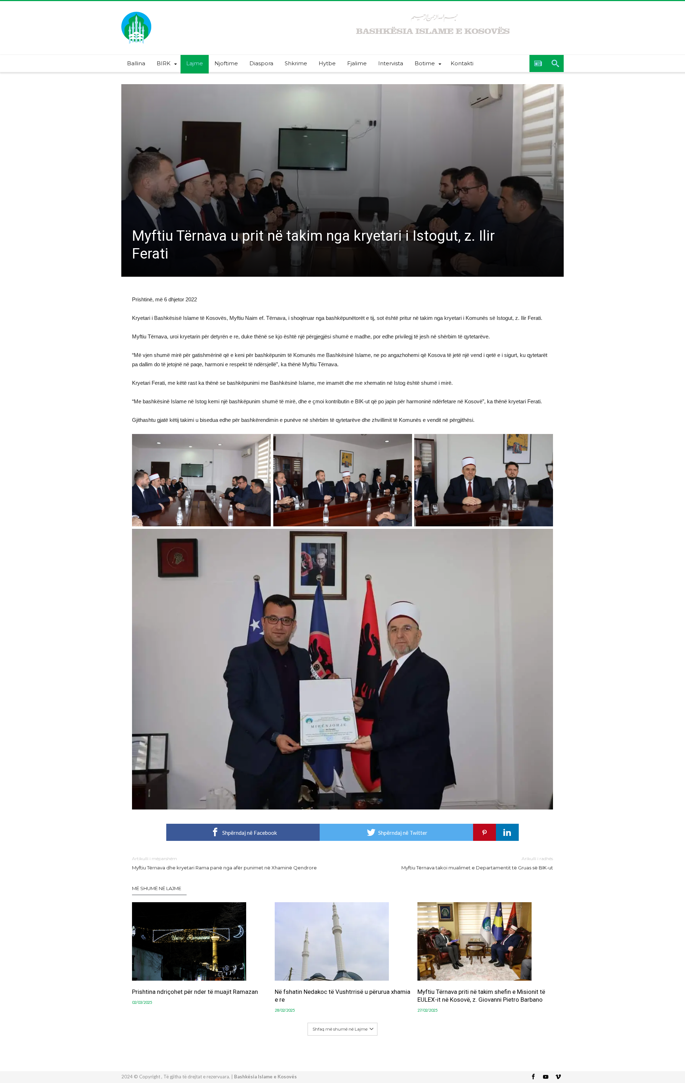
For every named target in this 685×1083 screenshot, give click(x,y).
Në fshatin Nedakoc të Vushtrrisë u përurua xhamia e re (342, 995)
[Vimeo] (558, 1077)
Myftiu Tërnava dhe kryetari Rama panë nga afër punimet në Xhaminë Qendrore (224, 863)
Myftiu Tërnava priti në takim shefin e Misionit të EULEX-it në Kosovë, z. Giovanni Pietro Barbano (481, 995)
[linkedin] (507, 832)
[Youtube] (545, 1077)
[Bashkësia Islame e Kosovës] (136, 11)
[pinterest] (484, 832)
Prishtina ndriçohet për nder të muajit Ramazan (195, 991)
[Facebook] (533, 1077)
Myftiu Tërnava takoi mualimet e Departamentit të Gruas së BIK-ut (477, 863)
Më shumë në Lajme (156, 888)
